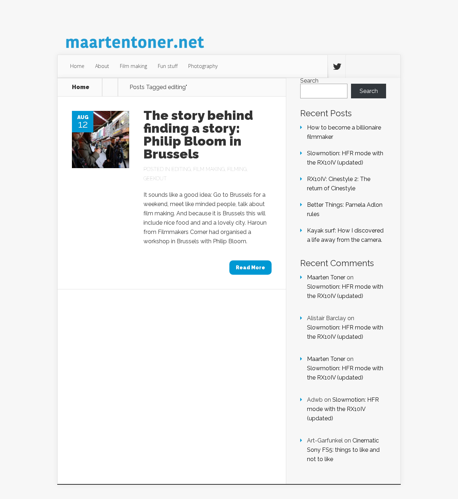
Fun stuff (167, 66)
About (102, 66)
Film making (133, 66)
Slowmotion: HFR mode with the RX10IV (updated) (343, 409)
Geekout (155, 178)
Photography (203, 66)
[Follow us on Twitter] (337, 66)
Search (309, 80)
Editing (181, 169)
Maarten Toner (326, 277)
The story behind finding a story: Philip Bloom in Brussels (198, 134)
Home (77, 66)
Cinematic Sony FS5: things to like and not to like (343, 450)
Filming (237, 169)
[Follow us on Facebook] (355, 66)
